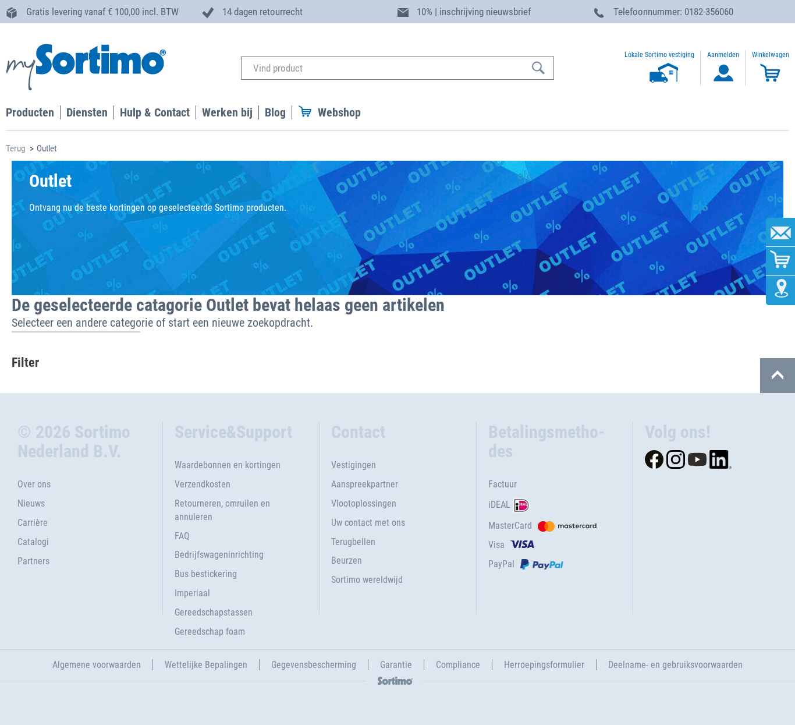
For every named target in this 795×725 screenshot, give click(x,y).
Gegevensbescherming (313, 664)
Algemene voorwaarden (96, 664)
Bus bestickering (206, 573)
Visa (496, 544)
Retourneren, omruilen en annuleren (222, 510)
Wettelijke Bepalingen (206, 664)
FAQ (182, 536)
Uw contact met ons (368, 522)
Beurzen (346, 560)
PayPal (501, 564)
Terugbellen (353, 541)
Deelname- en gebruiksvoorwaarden (675, 664)
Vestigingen (353, 465)
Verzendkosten (202, 484)
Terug (15, 148)
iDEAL (499, 504)
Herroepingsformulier (544, 664)
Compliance (458, 664)
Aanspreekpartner (364, 484)
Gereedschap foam (210, 631)
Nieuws (31, 503)
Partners (33, 561)
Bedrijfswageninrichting (219, 554)
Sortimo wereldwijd (367, 579)
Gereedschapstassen (214, 612)
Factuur (502, 484)
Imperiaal (192, 593)
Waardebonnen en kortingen (228, 465)
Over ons (34, 484)
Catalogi (33, 541)
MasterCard (510, 525)
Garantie (396, 664)
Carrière (32, 522)
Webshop (339, 112)
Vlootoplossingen (363, 503)
